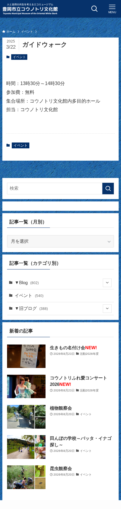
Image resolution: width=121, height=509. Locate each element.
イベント (19, 57)
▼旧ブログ (31, 308)
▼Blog (27, 282)
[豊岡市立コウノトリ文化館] (30, 9)
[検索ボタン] (94, 9)
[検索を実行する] (108, 188)
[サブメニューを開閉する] (107, 283)
